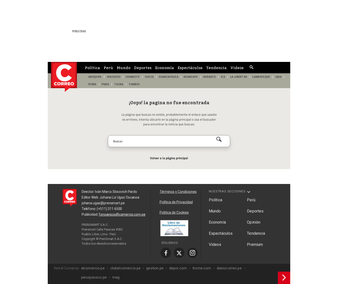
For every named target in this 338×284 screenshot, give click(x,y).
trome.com (202, 268)
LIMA (278, 76)
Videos (236, 67)
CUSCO (149, 76)
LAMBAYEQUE (261, 76)
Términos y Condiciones (178, 192)
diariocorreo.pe (229, 268)
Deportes (142, 67)
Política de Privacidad (176, 202)
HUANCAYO (191, 76)
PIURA (92, 84)
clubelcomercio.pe (125, 268)
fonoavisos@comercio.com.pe (122, 214)
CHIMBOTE (133, 76)
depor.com (178, 268)
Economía (164, 67)
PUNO (105, 84)
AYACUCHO (114, 76)
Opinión (253, 222)
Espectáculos (190, 67)
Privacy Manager (113, 248)
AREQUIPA (95, 76)
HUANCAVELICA (168, 76)
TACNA (118, 84)
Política (92, 67)
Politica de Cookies (174, 212)
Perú (108, 67)
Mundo (123, 67)
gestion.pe (155, 268)
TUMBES (134, 84)
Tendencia (216, 67)
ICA (223, 76)
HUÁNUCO (209, 76)
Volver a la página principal (169, 157)
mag (116, 277)
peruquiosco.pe (94, 277)
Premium (255, 244)
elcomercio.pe (93, 268)
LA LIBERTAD (238, 76)
